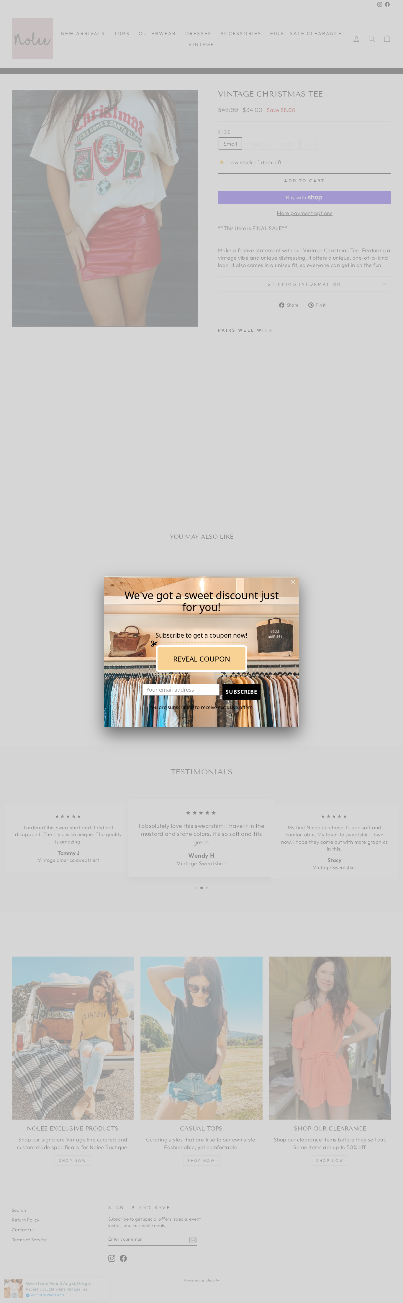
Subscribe (241, 691)
